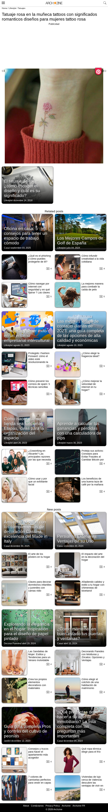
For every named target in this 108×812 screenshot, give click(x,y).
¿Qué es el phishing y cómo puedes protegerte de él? (39, 258)
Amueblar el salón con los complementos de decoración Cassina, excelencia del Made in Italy (25, 531)
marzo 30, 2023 (74, 443)
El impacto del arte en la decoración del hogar (93, 557)
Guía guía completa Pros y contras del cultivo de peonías (27, 731)
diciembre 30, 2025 (20, 546)
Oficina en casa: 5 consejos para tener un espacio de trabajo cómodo (25, 235)
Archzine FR (79, 806)
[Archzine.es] (54, 3)
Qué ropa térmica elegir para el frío (91, 750)
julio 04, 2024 (73, 248)
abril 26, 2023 (20, 443)
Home (4, 8)
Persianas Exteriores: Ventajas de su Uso (77, 538)
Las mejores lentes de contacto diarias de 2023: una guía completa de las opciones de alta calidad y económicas (80, 331)
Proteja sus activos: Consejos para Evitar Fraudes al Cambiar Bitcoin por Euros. (93, 456)
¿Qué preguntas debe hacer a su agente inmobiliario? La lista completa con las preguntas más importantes (77, 724)
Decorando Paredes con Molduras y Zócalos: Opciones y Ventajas (93, 656)
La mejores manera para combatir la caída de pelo (92, 286)
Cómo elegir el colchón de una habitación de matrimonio (90, 684)
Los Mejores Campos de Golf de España (80, 240)
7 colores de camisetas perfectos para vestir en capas (39, 779)
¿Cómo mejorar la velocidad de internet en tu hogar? (92, 385)
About (26, 806)
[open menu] (3, 2)
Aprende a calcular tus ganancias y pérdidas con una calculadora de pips (79, 430)
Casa (6, 248)
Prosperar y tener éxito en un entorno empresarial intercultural (27, 335)
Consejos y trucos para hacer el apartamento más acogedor (38, 753)
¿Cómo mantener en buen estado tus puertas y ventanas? (80, 634)
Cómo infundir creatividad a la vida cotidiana (93, 258)
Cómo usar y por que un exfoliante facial (38, 481)
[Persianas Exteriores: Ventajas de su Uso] (80, 530)
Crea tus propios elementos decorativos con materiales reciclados (37, 685)
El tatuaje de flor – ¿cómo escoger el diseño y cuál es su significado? (22, 188)
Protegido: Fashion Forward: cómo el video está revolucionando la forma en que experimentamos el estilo (39, 362)
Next (101, 71)
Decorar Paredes (12, 643)
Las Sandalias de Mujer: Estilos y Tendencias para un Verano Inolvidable (39, 656)
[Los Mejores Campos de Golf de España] (80, 232)
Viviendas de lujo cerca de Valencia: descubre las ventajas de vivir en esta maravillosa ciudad (92, 784)
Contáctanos (37, 806)
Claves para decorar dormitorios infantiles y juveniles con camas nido (39, 586)
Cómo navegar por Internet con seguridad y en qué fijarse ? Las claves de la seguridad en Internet (39, 291)
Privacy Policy (53, 806)
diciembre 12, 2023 (20, 741)
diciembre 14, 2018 (22, 200)
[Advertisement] (25, 45)
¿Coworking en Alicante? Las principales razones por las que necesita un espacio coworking (39, 458)
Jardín (7, 741)
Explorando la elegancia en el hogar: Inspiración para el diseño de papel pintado (27, 631)
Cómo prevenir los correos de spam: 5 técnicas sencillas (39, 384)
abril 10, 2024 (70, 643)
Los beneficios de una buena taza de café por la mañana (92, 481)
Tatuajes (21, 8)
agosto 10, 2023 (75, 345)
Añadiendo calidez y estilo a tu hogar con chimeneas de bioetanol (93, 586)
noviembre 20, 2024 (73, 546)
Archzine (66, 806)
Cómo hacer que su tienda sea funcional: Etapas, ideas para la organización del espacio (24, 428)
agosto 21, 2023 (21, 345)
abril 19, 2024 (29, 643)
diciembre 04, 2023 (73, 741)
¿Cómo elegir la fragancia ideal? (90, 355)
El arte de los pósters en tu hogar (39, 555)
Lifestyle (12, 8)
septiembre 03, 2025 (20, 248)
